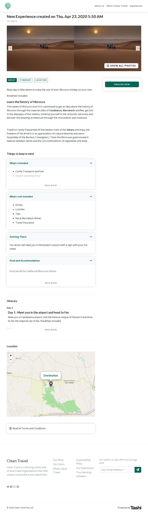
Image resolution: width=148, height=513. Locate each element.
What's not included (21, 196)
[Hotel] (51, 384)
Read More (51, 185)
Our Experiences (85, 468)
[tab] (51, 163)
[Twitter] (8, 486)
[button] (10, 48)
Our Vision (58, 464)
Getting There (18, 236)
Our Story (58, 460)
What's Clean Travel (117, 5)
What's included (19, 163)
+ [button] (11, 355)
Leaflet (91, 415)
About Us (99, 5)
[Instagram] (14, 486)
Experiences (136, 5)
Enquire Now (122, 84)
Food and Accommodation (25, 260)
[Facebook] (11, 486)
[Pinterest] (18, 486)
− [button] (11, 360)
